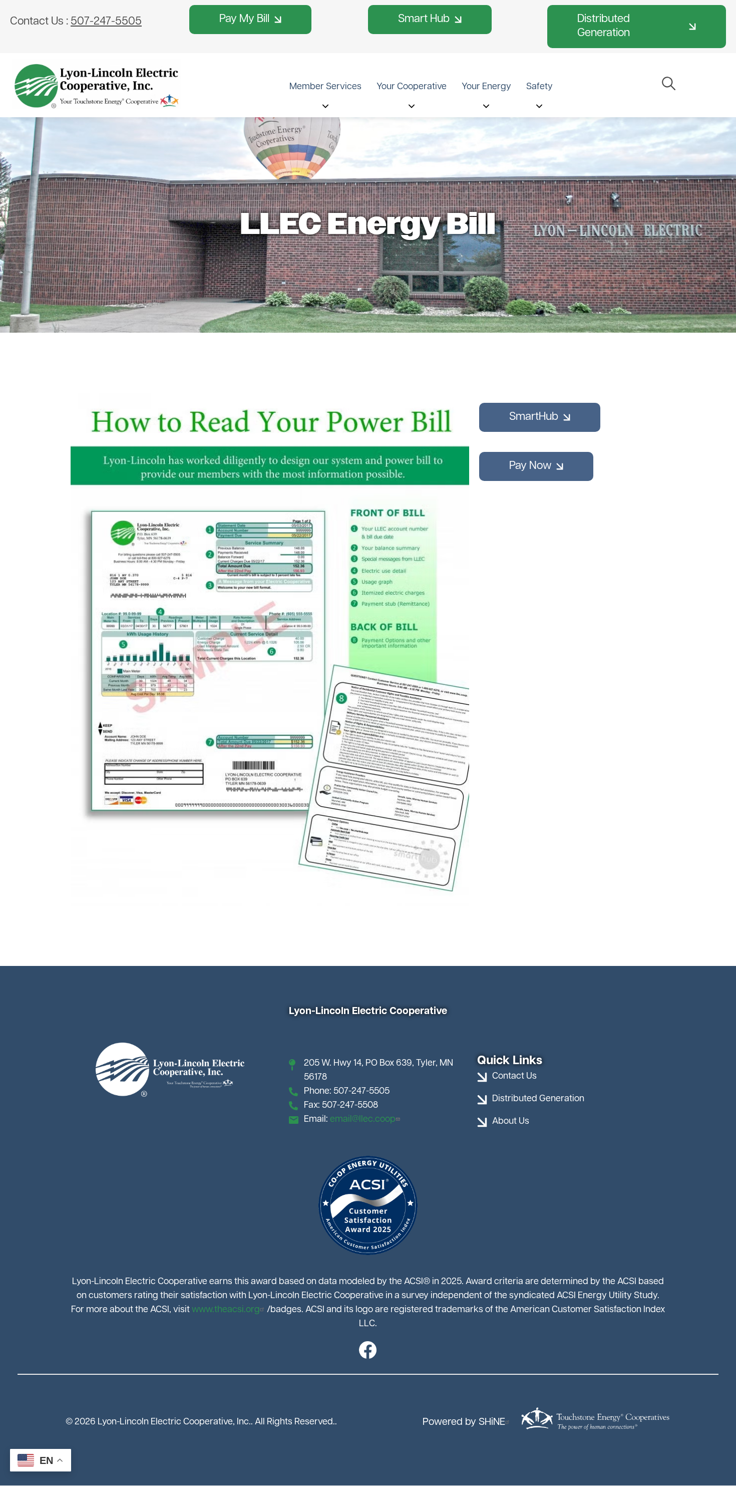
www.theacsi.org (226, 1310)
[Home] (96, 84)
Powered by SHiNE (464, 1422)
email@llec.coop (363, 1119)
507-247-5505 (106, 22)
